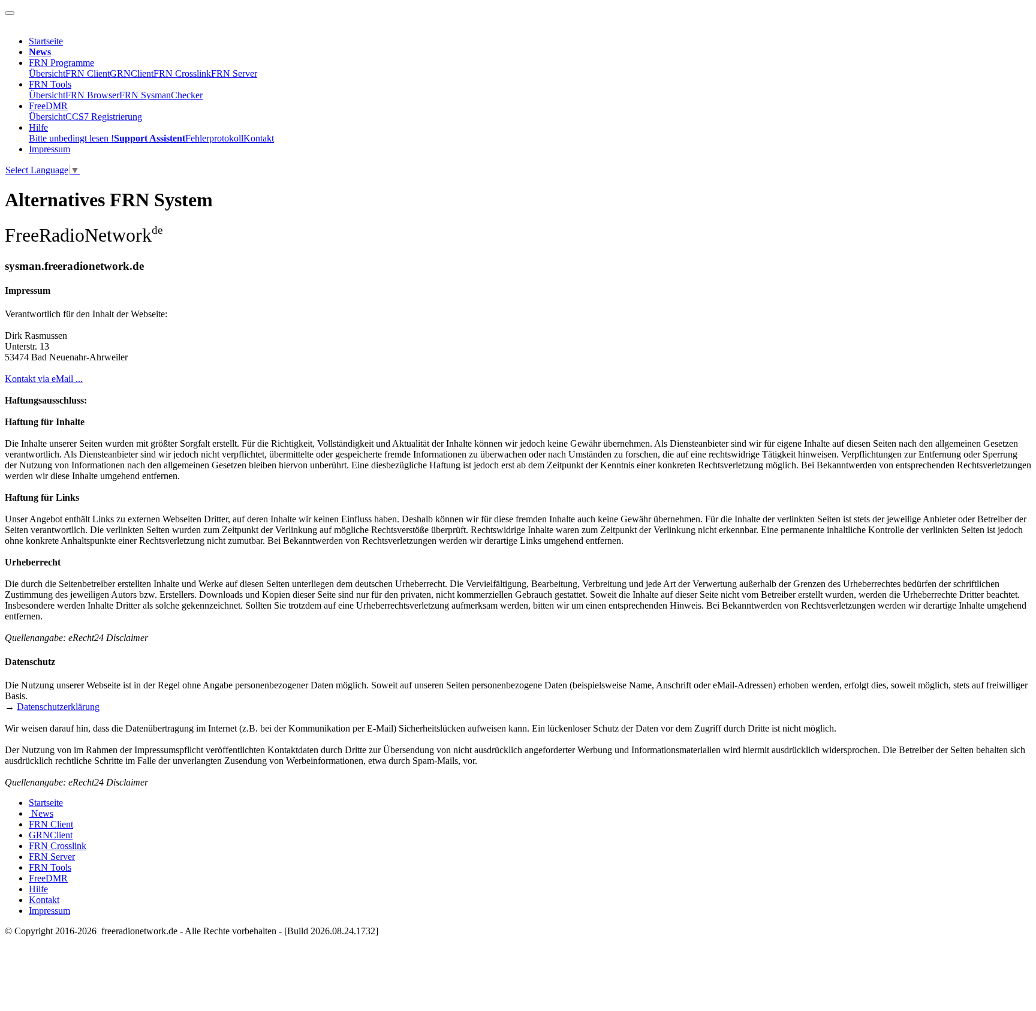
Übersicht (47, 73)
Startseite (46, 41)
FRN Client (87, 73)
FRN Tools (50, 84)
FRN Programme (61, 63)
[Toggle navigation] (9, 13)
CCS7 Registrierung (103, 117)
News (41, 813)
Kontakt (258, 138)
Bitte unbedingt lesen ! (71, 138)
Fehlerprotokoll (214, 138)
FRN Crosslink (182, 73)
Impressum (49, 149)
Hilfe (38, 127)
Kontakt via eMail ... (44, 379)
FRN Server (234, 73)
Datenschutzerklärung (58, 707)
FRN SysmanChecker (161, 95)
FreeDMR (48, 106)
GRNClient (131, 73)
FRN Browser (92, 95)
